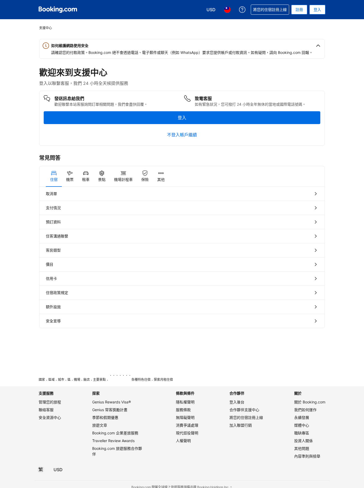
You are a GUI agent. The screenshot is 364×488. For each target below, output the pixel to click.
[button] (182, 45)
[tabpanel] (182, 257)
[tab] (54, 176)
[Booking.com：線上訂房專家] (58, 9)
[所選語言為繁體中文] (40, 469)
